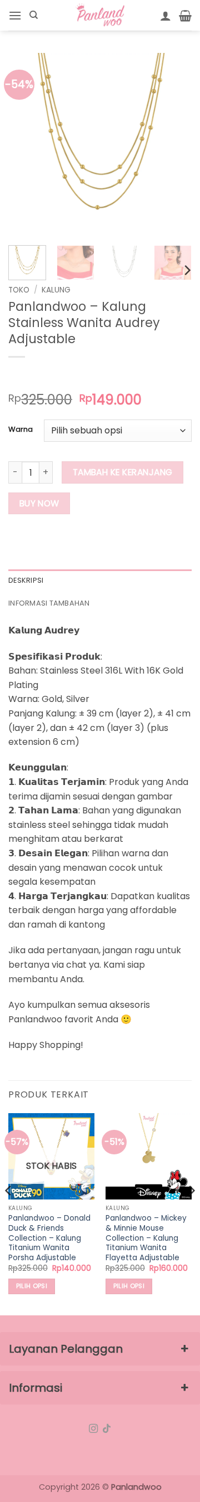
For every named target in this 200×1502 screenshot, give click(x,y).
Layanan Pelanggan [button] (66, 1349)
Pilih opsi (31, 1286)
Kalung (56, 290)
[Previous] (26, 144)
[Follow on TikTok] (106, 1429)
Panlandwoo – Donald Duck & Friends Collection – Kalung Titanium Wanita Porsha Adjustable (49, 1237)
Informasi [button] (35, 1388)
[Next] (174, 144)
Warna (20, 429)
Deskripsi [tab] (25, 580)
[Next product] (18, 375)
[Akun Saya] (165, 15)
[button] (15, 15)
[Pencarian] (33, 15)
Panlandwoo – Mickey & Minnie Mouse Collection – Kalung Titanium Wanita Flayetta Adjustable (146, 1237)
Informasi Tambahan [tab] (49, 603)
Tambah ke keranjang (123, 472)
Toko (18, 290)
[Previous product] (39, 375)
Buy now (39, 503)
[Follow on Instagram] (93, 1429)
